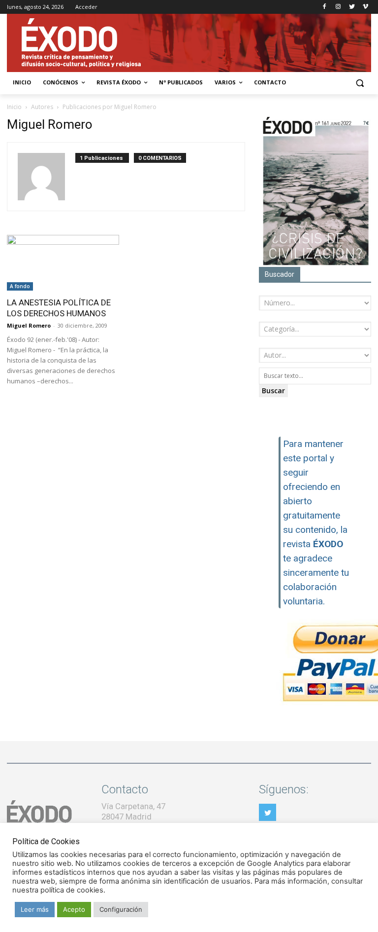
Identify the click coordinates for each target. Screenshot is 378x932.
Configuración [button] (120, 909)
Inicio (14, 107)
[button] (359, 82)
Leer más (35, 909)
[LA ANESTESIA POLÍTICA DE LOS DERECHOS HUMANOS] (63, 263)
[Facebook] (324, 7)
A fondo (20, 286)
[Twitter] (351, 7)
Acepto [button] (74, 909)
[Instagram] (338, 7)
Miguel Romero (29, 325)
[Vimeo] (365, 7)
